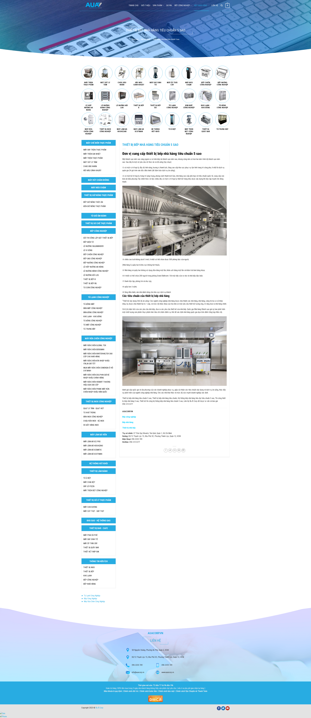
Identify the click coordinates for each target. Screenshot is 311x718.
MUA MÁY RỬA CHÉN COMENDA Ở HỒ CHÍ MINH (98, 369)
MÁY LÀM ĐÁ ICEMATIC (92, 450)
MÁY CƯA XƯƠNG (90, 507)
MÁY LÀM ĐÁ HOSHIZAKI (93, 446)
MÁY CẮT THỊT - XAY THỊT (93, 511)
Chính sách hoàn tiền (148, 691)
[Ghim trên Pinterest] (179, 450)
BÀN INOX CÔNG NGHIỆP (93, 417)
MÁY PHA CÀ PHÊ (90, 535)
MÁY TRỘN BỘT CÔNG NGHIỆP (95, 490)
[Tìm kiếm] (222, 5)
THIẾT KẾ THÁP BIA (91, 552)
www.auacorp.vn (168, 672)
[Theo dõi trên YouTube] (228, 708)
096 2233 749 (137, 665)
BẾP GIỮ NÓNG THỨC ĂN (93, 202)
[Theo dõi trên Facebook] (219, 708)
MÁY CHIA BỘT (89, 482)
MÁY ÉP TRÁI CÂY (90, 543)
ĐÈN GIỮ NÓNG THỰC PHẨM (94, 206)
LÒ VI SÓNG (87, 250)
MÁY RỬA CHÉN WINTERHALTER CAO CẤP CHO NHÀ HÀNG (97, 355)
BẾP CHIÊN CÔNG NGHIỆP (93, 254)
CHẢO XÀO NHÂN (90, 166)
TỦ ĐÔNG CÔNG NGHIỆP (92, 321)
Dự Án (169, 5)
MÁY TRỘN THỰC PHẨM (93, 158)
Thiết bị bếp (88, 571)
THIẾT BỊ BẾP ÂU (90, 283)
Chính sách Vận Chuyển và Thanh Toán (191, 691)
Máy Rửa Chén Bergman (93, 349)
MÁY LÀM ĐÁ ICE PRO (91, 441)
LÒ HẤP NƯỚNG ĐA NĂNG (93, 267)
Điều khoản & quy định (113, 691)
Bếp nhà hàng (200, 5)
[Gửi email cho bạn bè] (175, 450)
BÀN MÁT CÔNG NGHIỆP (92, 308)
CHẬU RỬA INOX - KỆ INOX (93, 421)
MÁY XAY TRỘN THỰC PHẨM (94, 150)
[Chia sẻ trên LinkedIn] (183, 450)
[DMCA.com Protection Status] (155, 698)
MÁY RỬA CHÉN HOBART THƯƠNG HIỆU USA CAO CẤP (96, 383)
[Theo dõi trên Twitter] (223, 708)
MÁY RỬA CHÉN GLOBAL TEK (94, 345)
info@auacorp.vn (138, 672)
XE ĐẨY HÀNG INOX (91, 425)
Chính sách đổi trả (131, 691)
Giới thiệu (145, 5)
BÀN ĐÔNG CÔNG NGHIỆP (93, 312)
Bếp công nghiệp (182, 5)
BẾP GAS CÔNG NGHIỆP (92, 258)
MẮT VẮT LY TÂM (90, 162)
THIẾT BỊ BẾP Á (89, 279)
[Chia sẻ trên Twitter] (170, 450)
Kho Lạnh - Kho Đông (92, 316)
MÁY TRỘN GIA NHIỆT (92, 154)
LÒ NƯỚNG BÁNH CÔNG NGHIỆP (95, 271)
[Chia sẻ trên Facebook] (166, 450)
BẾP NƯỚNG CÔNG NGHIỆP (94, 263)
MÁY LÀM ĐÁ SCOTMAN (92, 454)
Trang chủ (135, 39)
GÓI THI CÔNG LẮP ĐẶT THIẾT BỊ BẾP (98, 238)
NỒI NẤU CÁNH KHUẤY (92, 170)
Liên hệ (214, 5)
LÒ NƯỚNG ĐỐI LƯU (91, 275)
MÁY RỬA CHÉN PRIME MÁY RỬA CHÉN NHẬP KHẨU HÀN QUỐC (96, 390)
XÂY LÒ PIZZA (88, 486)
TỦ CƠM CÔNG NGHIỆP (92, 287)
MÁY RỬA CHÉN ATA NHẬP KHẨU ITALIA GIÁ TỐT (96, 362)
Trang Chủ (133, 5)
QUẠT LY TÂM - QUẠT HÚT (93, 408)
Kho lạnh (87, 575)
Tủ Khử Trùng (89, 412)
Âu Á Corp (99, 708)
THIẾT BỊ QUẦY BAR (91, 547)
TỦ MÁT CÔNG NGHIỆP (92, 325)
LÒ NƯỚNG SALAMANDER (93, 246)
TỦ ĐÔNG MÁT (89, 304)
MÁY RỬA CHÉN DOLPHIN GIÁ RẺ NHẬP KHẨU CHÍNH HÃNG (96, 376)
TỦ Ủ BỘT (87, 478)
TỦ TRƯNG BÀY (89, 329)
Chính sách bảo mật (166, 691)
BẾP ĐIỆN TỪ (88, 242)
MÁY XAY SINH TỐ (90, 539)
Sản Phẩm (157, 5)
